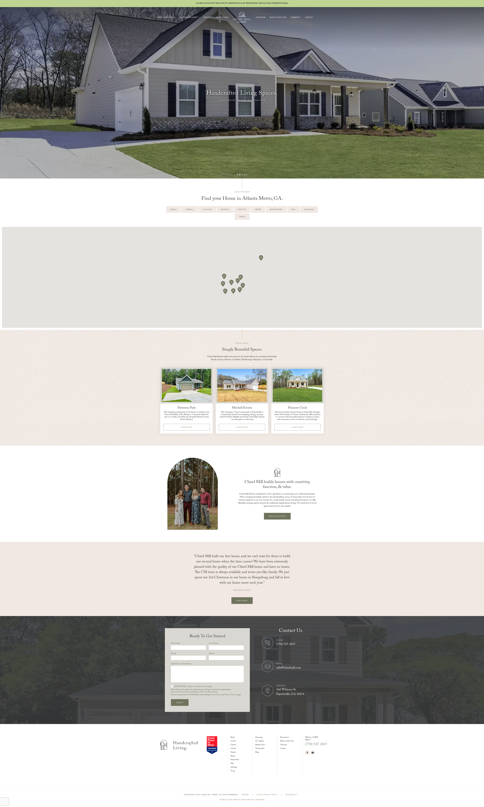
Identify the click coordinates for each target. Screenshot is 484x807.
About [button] (207, 17)
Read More (242, 600)
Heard (233, 756)
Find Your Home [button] (166, 17)
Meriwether (235, 759)
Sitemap (245, 794)
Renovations (222, 17)
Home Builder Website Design (233, 799)
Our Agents (259, 741)
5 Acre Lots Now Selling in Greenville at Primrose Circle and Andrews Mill (242, 3)
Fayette (233, 752)
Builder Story (260, 744)
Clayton (233, 744)
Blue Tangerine (257, 799)
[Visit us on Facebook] (307, 752)
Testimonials (259, 748)
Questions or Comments (181, 663)
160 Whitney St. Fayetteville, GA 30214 (290, 692)
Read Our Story (277, 516)
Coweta (233, 748)
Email (173, 653)
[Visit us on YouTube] (312, 752)
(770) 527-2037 (285, 644)
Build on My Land (278, 17)
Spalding (234, 767)
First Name (175, 643)
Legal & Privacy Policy (267, 794)
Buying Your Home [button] (189, 17)
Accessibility (291, 794)
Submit (179, 702)
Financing (258, 737)
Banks (233, 737)
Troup (233, 771)
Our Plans (260, 17)
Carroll (233, 741)
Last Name (213, 643)
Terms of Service (230, 694)
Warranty (295, 17)
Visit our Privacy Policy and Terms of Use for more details (194, 692)
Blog (257, 752)
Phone (211, 653)
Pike (232, 763)
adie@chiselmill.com (288, 668)
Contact (309, 17)
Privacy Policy (216, 694)
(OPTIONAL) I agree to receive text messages (193, 686)
